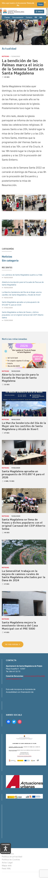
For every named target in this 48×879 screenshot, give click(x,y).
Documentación (17, 17)
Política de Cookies (11, 859)
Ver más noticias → (12, 644)
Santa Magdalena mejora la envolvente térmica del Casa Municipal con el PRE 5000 (20, 625)
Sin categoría (10, 260)
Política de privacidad (12, 856)
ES (36, 17)
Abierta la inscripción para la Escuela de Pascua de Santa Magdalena (23, 283)
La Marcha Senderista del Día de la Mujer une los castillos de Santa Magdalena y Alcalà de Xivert (22, 293)
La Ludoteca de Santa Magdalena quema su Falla (22, 275)
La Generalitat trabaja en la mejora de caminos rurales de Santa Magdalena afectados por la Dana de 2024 (23, 575)
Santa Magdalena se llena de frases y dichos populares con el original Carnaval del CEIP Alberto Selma (22, 314)
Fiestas (7, 17)
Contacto (29, 17)
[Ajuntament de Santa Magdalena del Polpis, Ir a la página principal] (13, 11)
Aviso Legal (7, 862)
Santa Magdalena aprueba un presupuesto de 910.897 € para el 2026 (20, 303)
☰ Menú (39, 11)
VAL (40, 17)
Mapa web (7, 865)
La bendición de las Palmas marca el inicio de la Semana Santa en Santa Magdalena (23, 67)
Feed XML (6, 868)
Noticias (5, 56)
